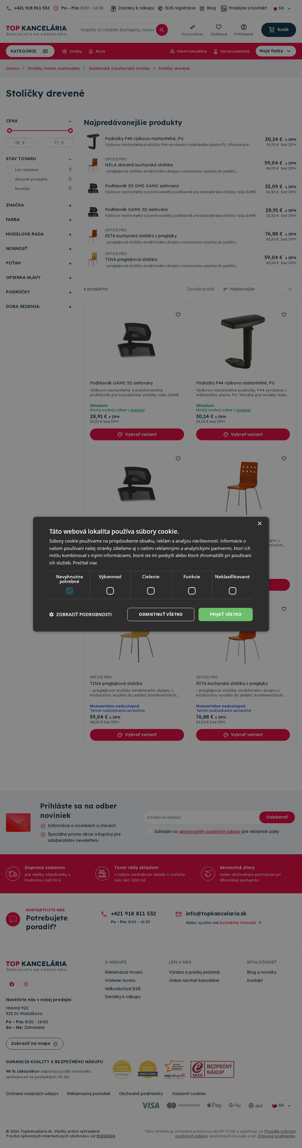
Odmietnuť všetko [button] (161, 614)
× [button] (259, 523)
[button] (80, 614)
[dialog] (151, 574)
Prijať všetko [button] (226, 614)
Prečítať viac (85, 563)
